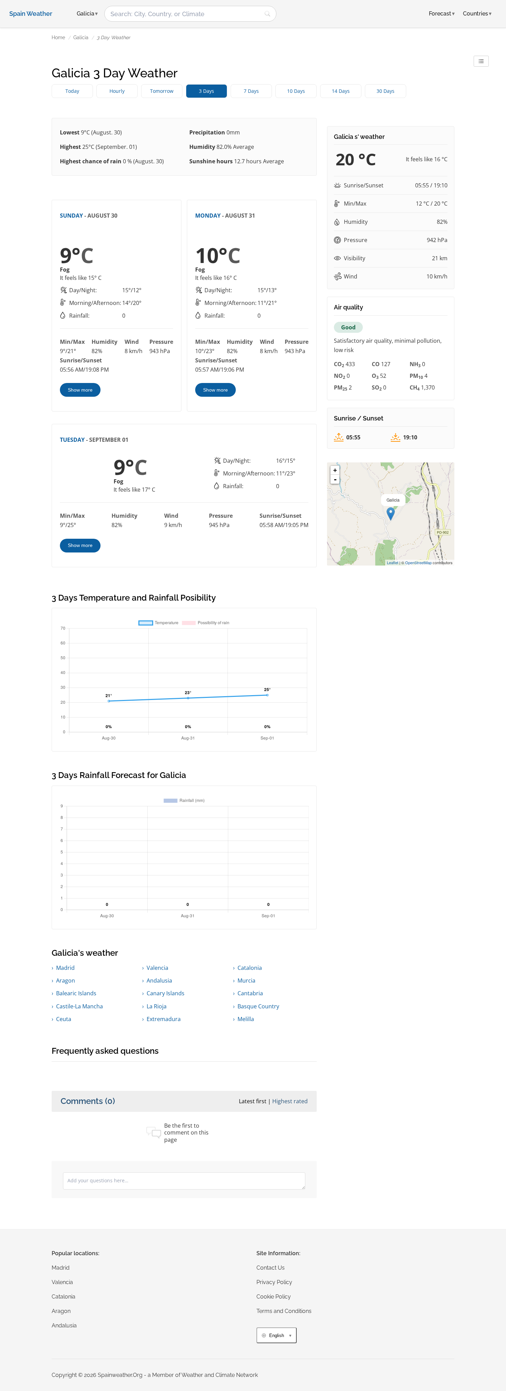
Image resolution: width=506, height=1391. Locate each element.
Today (72, 91)
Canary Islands (166, 993)
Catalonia (250, 968)
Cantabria (250, 993)
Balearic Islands (76, 993)
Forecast (442, 13)
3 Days (206, 91)
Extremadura (164, 1019)
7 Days (251, 91)
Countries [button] (477, 13)
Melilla (246, 1019)
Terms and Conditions (284, 1311)
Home (58, 37)
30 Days (385, 91)
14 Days (341, 91)
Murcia (246, 980)
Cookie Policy (273, 1296)
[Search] (267, 13)
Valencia (157, 968)
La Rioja (157, 1006)
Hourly (117, 91)
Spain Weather (30, 14)
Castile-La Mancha (79, 1006)
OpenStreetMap (418, 562)
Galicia (80, 37)
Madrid (65, 968)
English (276, 1335)
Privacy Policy (274, 1282)
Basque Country (258, 1006)
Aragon (65, 980)
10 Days (296, 91)
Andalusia (159, 980)
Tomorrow (161, 91)
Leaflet (392, 562)
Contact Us (270, 1267)
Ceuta (63, 1019)
